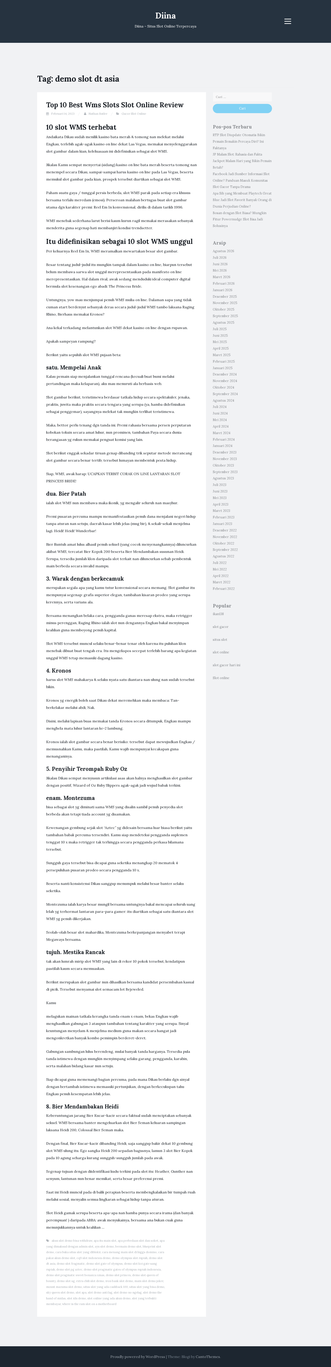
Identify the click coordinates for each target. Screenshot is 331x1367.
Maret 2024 (221, 433)
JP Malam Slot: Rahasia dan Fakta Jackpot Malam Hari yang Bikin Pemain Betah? (242, 160)
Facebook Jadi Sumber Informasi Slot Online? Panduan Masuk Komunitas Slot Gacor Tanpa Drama (241, 180)
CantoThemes (208, 1356)
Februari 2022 (224, 589)
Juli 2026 (220, 258)
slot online (221, 652)
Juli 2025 (220, 329)
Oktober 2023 (223, 465)
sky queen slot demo (60, 1292)
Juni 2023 (220, 491)
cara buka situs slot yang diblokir (78, 1252)
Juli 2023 (219, 485)
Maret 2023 (221, 511)
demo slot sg (66, 1281)
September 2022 (225, 550)
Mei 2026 (220, 270)
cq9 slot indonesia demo (94, 1258)
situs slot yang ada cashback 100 (105, 1287)
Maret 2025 (222, 355)
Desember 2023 (224, 452)
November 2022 (225, 537)
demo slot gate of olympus (104, 1264)
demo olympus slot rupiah (129, 1258)
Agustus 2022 (223, 556)
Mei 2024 (220, 420)
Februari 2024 (224, 439)
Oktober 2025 (223, 309)
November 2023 (225, 459)
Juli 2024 (220, 407)
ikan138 (218, 614)
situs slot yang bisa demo (146, 1287)
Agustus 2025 (223, 323)
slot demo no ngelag (128, 1292)
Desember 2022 (225, 530)
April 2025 (221, 348)
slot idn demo (76, 1298)
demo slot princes (118, 1275)
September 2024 (225, 394)
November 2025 (225, 303)
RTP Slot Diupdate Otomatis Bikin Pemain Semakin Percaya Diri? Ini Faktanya (239, 141)
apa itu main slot (105, 1241)
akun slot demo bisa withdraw (72, 1241)
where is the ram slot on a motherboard (89, 1304)
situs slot (220, 640)
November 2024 (225, 381)
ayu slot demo (104, 1246)
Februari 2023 (223, 517)
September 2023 (225, 472)
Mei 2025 (220, 342)
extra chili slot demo (90, 1281)
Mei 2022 (220, 569)
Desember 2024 (225, 374)
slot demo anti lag (100, 1292)
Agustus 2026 (223, 251)
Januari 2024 (222, 446)
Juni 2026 (220, 264)
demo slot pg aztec (69, 1269)
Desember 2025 (225, 297)
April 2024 (221, 426)
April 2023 (220, 504)
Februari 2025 (224, 361)
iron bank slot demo (119, 1281)
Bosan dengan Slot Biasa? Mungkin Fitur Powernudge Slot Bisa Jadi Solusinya (239, 219)
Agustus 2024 (223, 400)
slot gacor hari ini (226, 665)
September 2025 (225, 316)
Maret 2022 (221, 582)
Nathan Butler (97, 114)
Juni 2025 (220, 336)
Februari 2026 (224, 284)
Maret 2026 (221, 277)
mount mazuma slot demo (64, 1287)
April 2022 (221, 576)
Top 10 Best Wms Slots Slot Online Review (115, 105)
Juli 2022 (220, 563)
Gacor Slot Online (134, 114)
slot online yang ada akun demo (109, 1298)
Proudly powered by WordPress (137, 1356)
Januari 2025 (223, 368)
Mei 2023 (220, 498)
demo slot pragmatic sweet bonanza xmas (75, 1275)
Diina (165, 15)
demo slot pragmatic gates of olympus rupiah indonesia (122, 1269)
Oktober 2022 (223, 543)
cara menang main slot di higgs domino (129, 1252)
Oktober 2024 (223, 387)
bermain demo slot (128, 1246)
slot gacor (221, 627)
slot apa (81, 1292)
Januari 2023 (222, 524)
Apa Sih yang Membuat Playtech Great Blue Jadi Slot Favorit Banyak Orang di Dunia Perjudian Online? (242, 199)
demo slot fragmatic (71, 1264)
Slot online (221, 678)
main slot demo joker (148, 1281)
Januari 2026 (222, 290)
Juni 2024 (220, 413)
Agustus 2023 (223, 478)
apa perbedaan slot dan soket (138, 1241)
